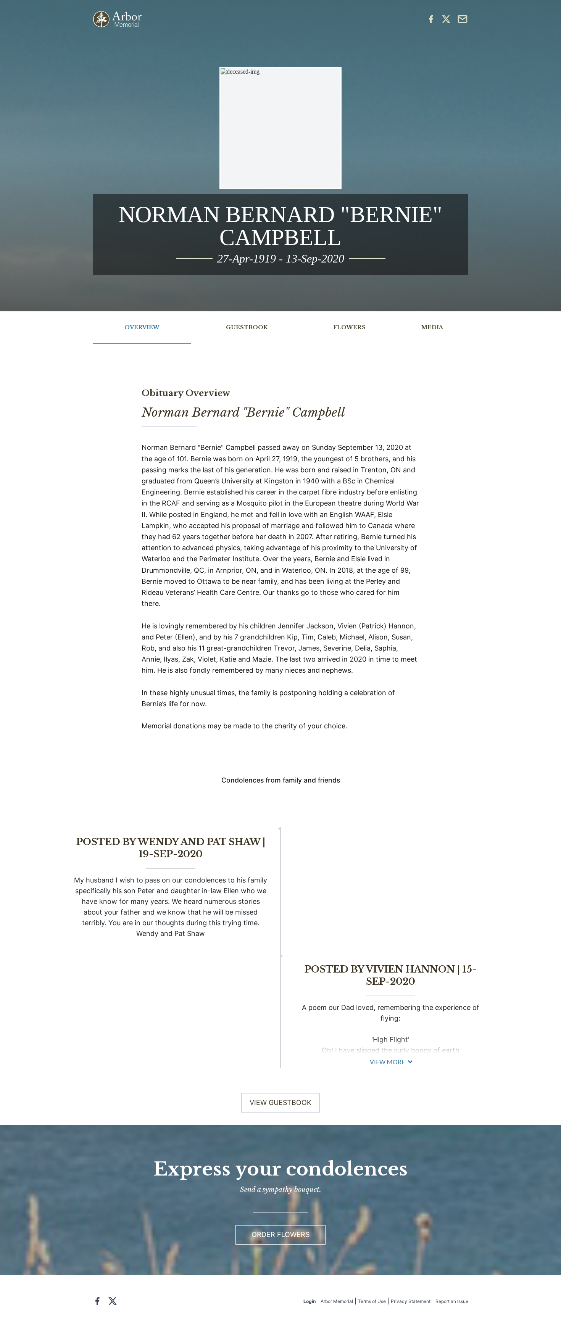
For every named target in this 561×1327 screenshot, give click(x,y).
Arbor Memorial (337, 1301)
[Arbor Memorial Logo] (117, 19)
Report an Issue (451, 1301)
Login (309, 1301)
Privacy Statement (410, 1301)
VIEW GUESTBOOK (280, 1102)
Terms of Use (372, 1301)
